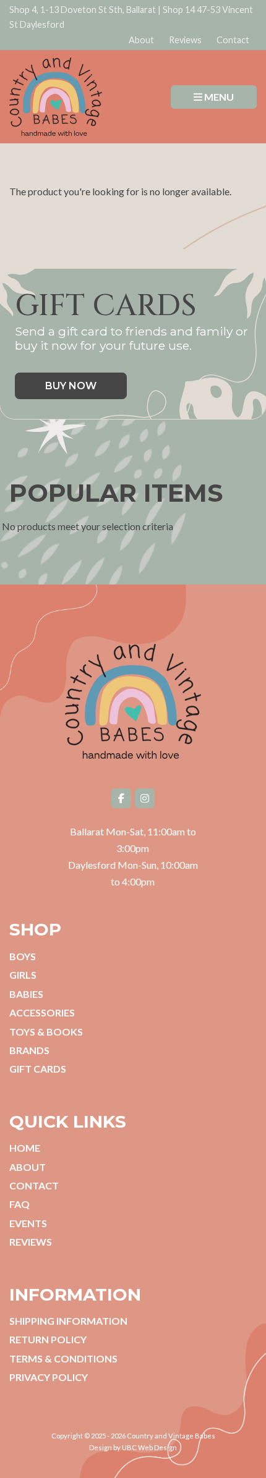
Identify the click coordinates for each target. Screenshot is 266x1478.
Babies (26, 994)
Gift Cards (37, 1069)
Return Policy (48, 1339)
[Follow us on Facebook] (121, 798)
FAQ (19, 1204)
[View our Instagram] (145, 798)
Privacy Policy (48, 1377)
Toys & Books (46, 1031)
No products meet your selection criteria (87, 526)
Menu (218, 97)
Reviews (185, 40)
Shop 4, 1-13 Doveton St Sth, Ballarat (82, 9)
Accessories (42, 1012)
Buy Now (71, 386)
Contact (233, 40)
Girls (22, 975)
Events (28, 1223)
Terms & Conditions (63, 1358)
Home (24, 1148)
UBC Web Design (149, 1447)
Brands (29, 1050)
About (141, 40)
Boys (22, 956)
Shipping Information (68, 1321)
